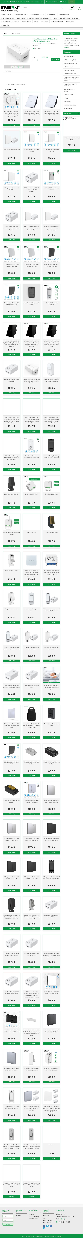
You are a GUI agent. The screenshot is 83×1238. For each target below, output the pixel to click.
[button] (79, 113)
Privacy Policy (46, 1215)
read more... (67, 47)
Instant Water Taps (64, 14)
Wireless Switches (6, 14)
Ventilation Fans (51, 14)
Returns (44, 1218)
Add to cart (55, 59)
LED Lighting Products (57, 21)
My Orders (18, 1215)
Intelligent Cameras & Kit (37, 14)
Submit (8, 1224)
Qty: (34, 57)
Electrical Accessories (7, 18)
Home (5, 33)
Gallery (36, 21)
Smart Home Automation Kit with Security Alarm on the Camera (34, 18)
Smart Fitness (70, 21)
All (9, 33)
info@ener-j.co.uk (63, 1219)
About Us (31, 1214)
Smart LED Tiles (26, 21)
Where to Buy (5, 25)
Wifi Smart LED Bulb (71, 138)
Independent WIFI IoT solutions (10, 21)
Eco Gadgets (44, 21)
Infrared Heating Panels (21, 14)
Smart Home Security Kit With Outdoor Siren (66, 18)
